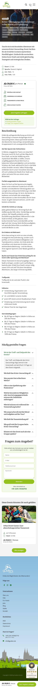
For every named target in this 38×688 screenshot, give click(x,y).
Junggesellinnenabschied (26, 27)
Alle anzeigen (19, 550)
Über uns (6, 595)
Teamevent (5, 27)
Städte (5, 608)
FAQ (4, 598)
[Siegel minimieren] (36, 665)
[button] (5, 525)
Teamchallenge (7, 32)
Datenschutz (7, 623)
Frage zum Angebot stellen (15, 123)
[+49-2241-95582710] (3, 635)
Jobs (4, 603)
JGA (32, 34)
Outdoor (5, 30)
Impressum (6, 626)
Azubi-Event (22, 32)
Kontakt (5, 611)
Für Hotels (6, 600)
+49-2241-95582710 (12, 636)
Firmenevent (26, 34)
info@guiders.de (10, 641)
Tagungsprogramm (14, 30)
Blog (4, 606)
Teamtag (14, 32)
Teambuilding (23, 30)
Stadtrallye (29, 32)
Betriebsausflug (14, 27)
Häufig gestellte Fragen (14, 121)
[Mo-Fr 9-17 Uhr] (30, 4)
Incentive (5, 37)
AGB (4, 621)
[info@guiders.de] (3, 641)
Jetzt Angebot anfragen (19, 113)
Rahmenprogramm (16, 34)
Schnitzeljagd (6, 34)
